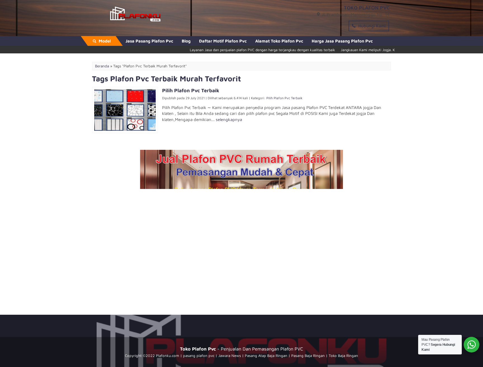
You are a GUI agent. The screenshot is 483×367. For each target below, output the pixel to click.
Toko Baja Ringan (343, 355)
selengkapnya (229, 119)
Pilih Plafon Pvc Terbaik (284, 98)
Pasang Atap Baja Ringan (266, 355)
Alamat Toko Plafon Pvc (279, 41)
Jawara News (229, 355)
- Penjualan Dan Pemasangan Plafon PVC (241, 348)
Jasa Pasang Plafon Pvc (149, 41)
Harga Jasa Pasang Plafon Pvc (342, 41)
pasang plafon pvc (198, 355)
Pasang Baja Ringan (308, 355)
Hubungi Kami (371, 25)
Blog (186, 41)
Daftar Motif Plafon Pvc (223, 41)
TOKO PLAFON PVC (367, 8)
